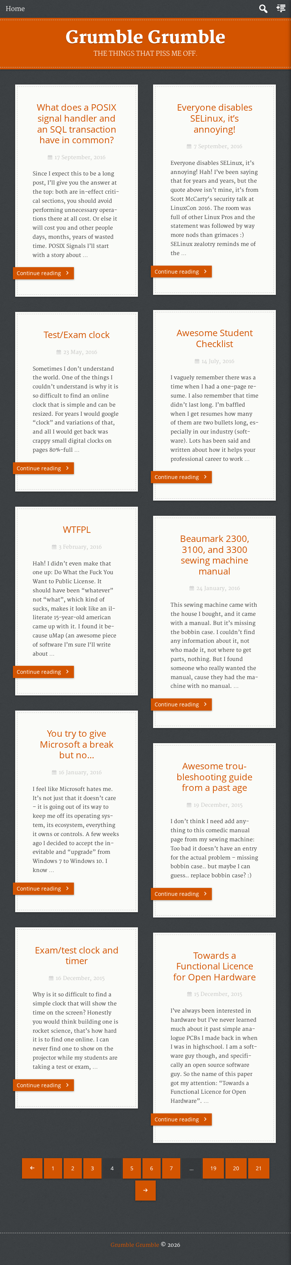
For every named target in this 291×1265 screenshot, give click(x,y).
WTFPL (77, 529)
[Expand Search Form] (263, 9)
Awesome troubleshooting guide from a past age (214, 777)
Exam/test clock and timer (77, 955)
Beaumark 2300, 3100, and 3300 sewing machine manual (214, 554)
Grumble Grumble (145, 38)
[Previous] (32, 1168)
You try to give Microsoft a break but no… (77, 744)
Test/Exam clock (77, 335)
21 (259, 1168)
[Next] (145, 1190)
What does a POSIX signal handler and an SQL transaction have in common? (76, 123)
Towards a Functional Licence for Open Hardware (214, 966)
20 (236, 1168)
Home (15, 9)
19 (213, 1168)
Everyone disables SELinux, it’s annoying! (214, 118)
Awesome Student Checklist (215, 338)
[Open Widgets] (281, 8)
